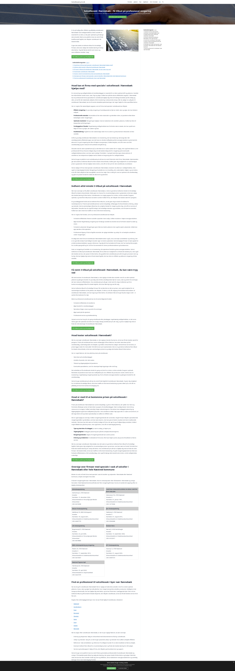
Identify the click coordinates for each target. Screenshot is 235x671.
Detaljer (130, 665)
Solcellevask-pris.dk (78, 2)
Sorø (75, 622)
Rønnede (76, 629)
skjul (88, 62)
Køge (75, 619)
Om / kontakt (154, 2)
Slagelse (76, 616)
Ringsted (76, 613)
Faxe (75, 610)
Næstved (76, 604)
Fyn (140, 2)
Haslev (76, 625)
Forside (130, 2)
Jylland (135, 2)
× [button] (233, 662)
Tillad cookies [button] (111, 668)
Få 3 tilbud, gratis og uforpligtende (117, 17)
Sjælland (145, 2)
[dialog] (117, 666)
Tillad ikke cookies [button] (122, 668)
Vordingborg (77, 607)
